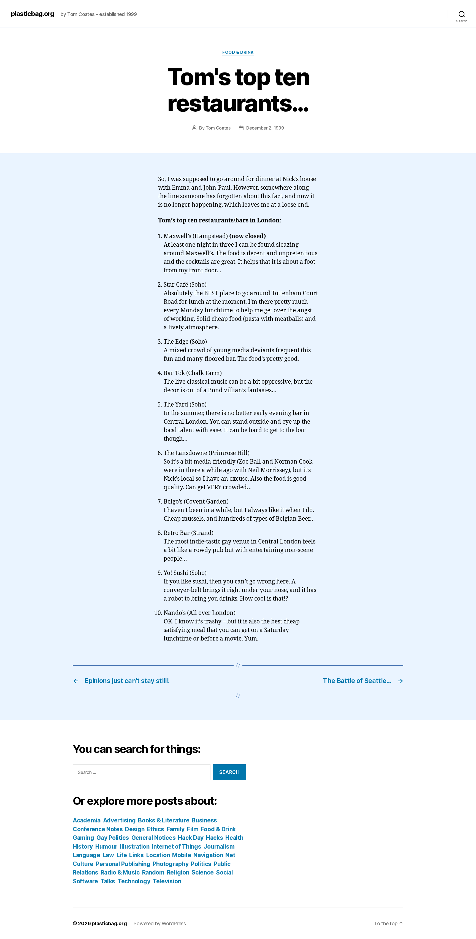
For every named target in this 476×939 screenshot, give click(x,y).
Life (122, 855)
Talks (108, 881)
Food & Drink (238, 52)
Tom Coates (218, 128)
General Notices (153, 837)
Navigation (208, 855)
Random (153, 872)
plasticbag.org (32, 13)
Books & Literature (163, 820)
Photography (170, 863)
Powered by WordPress (159, 923)
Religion (178, 872)
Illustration (135, 846)
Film (193, 829)
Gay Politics (112, 837)
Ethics (155, 829)
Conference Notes (98, 829)
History (83, 846)
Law (108, 855)
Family (176, 829)
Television (167, 881)
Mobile (181, 855)
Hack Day (191, 837)
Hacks (214, 837)
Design (134, 829)
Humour (106, 846)
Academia (87, 820)
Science (202, 872)
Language (86, 855)
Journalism (219, 846)
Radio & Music (120, 872)
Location (158, 855)
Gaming (83, 837)
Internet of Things (176, 846)
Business (204, 820)
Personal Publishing (123, 863)
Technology (134, 881)
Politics (201, 863)
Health (234, 837)
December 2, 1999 (265, 128)
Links (136, 855)
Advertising (119, 820)
